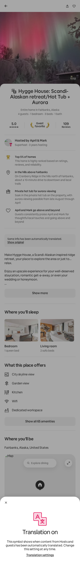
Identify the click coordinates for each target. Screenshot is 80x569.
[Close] (5, 502)
